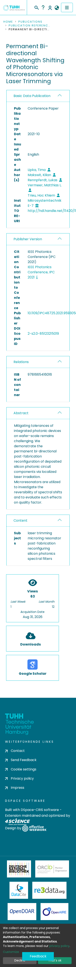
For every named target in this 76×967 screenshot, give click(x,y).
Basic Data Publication (32, 95)
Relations (21, 361)
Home (8, 22)
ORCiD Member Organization (52, 869)
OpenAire (54, 911)
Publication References (30, 26)
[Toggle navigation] (67, 7)
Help (43, 7)
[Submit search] (36, 7)
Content (20, 520)
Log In (50, 7)
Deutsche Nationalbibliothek (19, 869)
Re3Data (49, 890)
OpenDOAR (22, 911)
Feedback (38, 956)
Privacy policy (22, 778)
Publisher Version (28, 239)
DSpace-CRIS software (40, 809)
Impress (17, 787)
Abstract (21, 413)
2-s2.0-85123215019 (43, 333)
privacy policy (59, 946)
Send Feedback (24, 759)
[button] (56, 7)
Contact (18, 750)
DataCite (19, 890)
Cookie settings (23, 769)
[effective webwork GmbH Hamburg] (34, 828)
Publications (30, 22)
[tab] (38, 96)
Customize (11, 952)
